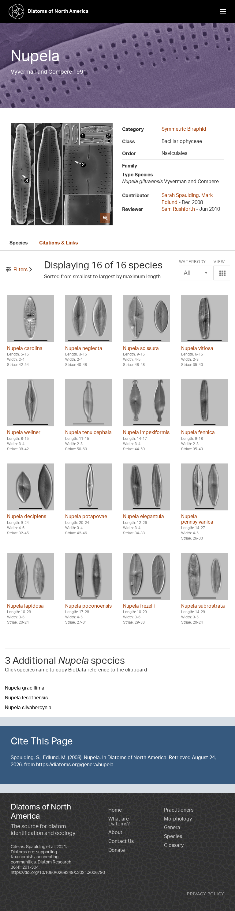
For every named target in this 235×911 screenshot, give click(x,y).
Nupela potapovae (86, 516)
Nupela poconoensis (88, 606)
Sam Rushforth (178, 209)
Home (115, 810)
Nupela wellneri (24, 432)
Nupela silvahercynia (28, 707)
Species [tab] (18, 243)
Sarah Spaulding (180, 195)
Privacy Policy (205, 893)
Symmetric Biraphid (184, 129)
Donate (116, 850)
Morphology (178, 819)
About (115, 832)
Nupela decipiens (26, 516)
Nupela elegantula (143, 516)
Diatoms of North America (58, 11)
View (222, 268)
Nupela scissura (141, 348)
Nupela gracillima (24, 688)
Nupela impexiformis (146, 432)
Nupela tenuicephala (88, 432)
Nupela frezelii (139, 606)
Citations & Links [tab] (58, 243)
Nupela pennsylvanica (197, 519)
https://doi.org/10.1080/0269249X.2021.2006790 (58, 872)
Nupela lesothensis (26, 697)
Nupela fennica (198, 432)
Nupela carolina (25, 348)
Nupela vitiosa (197, 348)
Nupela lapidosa (25, 606)
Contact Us (121, 841)
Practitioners (178, 810)
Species (173, 836)
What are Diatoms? (119, 821)
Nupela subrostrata (203, 606)
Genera (172, 827)
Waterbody (192, 261)
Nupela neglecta (83, 348)
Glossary (174, 845)
